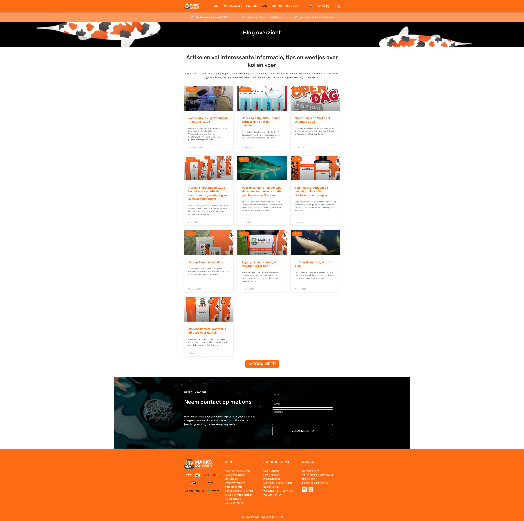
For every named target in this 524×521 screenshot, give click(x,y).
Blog (264, 6)
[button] (338, 6)
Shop (217, 6)
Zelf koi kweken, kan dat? (205, 262)
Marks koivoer (233, 6)
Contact (277, 6)
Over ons (251, 6)
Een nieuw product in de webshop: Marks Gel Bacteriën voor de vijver (311, 191)
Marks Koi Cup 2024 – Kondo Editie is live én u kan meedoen (261, 121)
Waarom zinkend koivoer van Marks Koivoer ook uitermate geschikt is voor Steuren (261, 191)
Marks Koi (292, 6)
